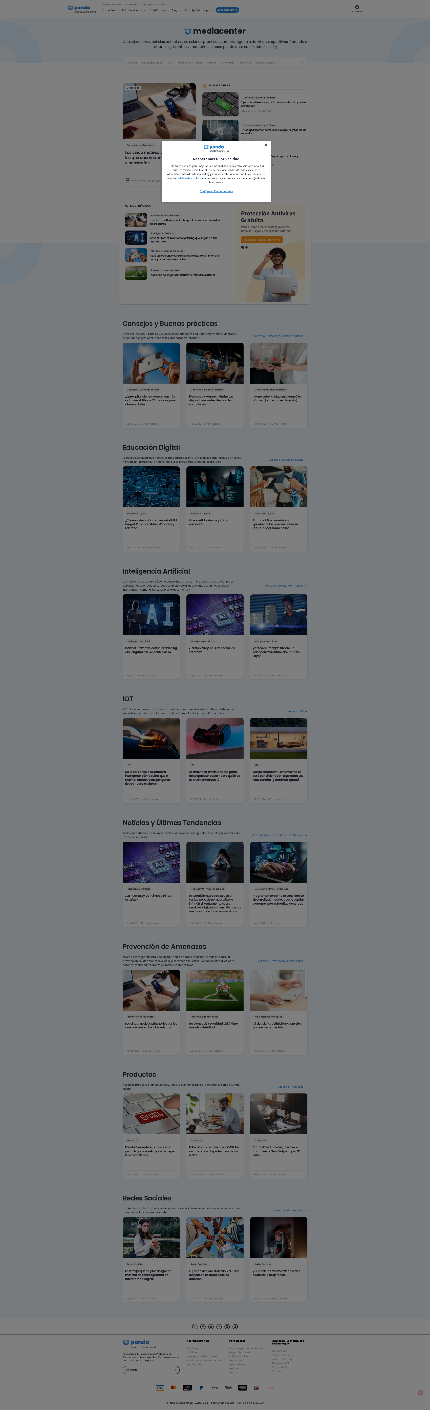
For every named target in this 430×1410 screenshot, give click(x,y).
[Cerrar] (266, 145)
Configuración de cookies (216, 191)
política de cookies (189, 178)
